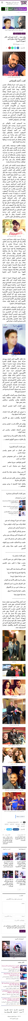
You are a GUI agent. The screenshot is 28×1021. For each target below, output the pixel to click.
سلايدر (23, 33)
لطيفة (18, 826)
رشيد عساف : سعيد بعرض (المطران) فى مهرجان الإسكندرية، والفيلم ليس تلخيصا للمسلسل (8, 840)
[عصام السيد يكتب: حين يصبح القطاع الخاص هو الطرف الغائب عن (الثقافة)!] (23, 993)
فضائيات (15, 1012)
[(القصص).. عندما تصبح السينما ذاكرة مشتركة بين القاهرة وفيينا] (23, 968)
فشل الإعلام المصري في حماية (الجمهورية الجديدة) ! (20, 838)
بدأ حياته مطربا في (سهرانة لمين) (13, 822)
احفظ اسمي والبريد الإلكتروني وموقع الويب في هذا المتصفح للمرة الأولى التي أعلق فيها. (14, 926)
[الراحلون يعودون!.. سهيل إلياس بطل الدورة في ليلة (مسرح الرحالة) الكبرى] (23, 1001)
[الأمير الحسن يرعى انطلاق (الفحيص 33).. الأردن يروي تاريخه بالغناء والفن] (22, 513)
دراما (24, 859)
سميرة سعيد (18, 824)
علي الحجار (6, 824)
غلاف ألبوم (18, 33)
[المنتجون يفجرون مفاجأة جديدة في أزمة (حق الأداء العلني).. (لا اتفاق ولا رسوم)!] (22, 502)
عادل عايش (12, 824)
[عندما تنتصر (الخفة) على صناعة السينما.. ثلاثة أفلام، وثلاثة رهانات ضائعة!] (23, 985)
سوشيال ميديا (7, 1012)
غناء (14, 33)
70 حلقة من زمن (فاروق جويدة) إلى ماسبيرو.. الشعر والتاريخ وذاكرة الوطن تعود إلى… (15, 954)
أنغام (21, 822)
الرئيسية (20, 1009)
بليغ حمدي (23, 824)
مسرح (21, 1012)
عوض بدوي (23, 826)
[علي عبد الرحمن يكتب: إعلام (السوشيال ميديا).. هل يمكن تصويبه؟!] (23, 976)
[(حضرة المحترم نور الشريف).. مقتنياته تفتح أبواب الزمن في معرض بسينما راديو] (22, 508)
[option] (14, 949)
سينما (5, 1009)
